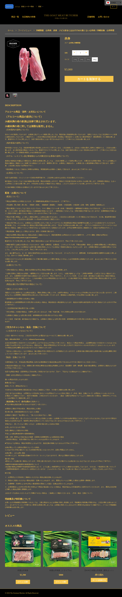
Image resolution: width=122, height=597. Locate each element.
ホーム (10, 30)
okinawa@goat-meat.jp (37, 339)
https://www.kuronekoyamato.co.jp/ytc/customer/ (21, 237)
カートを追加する (89, 79)
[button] (113, 2)
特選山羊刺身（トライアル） (61, 570)
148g (81, 59)
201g (95, 59)
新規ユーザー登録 (27, 6)
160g (88, 59)
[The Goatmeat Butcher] (61, 16)
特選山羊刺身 (23, 570)
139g (75, 59)
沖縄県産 (77, 43)
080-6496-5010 (15, 339)
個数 (66, 53)
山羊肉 (71, 43)
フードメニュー (24, 30)
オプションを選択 (23, 582)
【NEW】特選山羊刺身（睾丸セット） (99, 570)
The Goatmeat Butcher (17, 593)
